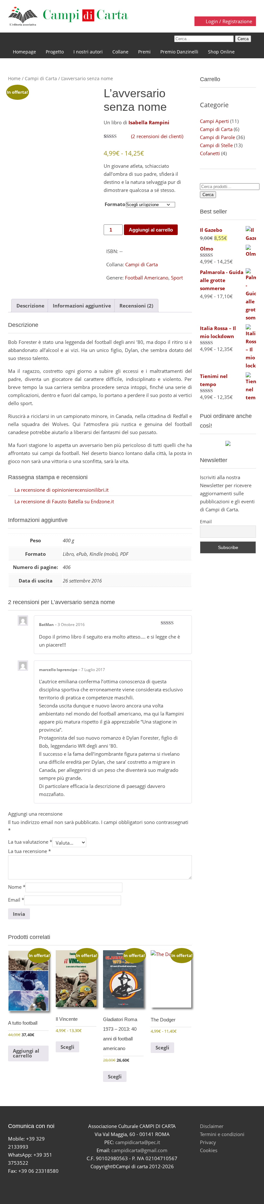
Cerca (208, 194)
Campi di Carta (41, 78)
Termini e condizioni (222, 1134)
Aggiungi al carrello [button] (26, 1053)
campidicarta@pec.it (137, 1142)
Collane (120, 52)
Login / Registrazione (228, 21)
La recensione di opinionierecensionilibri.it (61, 490)
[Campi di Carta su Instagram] (139, 1182)
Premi (144, 52)
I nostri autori (88, 52)
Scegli (67, 1047)
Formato (115, 204)
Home (14, 78)
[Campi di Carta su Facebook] (109, 1182)
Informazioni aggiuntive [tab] (82, 305)
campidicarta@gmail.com (139, 1150)
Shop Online (221, 52)
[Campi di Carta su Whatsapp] (154, 1182)
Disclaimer (211, 1126)
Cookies (208, 1150)
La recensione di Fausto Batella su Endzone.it (64, 501)
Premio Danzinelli (179, 52)
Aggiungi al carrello (151, 229)
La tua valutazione (30, 842)
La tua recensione (29, 851)
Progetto (55, 52)
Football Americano (146, 277)
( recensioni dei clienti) (157, 136)
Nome (16, 887)
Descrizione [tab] (30, 305)
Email (16, 899)
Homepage (24, 52)
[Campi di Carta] (68, 15)
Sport (177, 277)
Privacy (208, 1142)
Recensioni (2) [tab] (136, 305)
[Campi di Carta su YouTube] (124, 1182)
